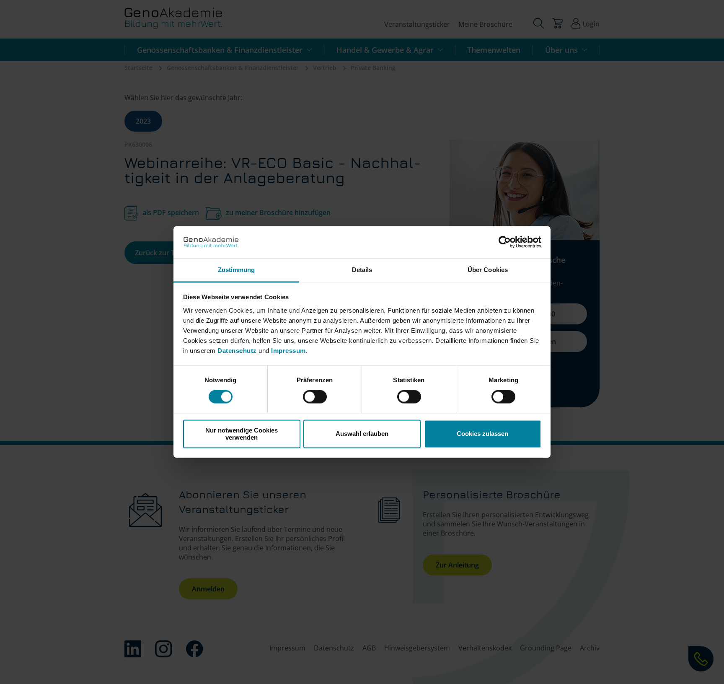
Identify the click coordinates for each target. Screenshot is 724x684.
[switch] (315, 397)
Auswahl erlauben (362, 434)
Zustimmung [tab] (236, 269)
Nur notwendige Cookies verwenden (241, 434)
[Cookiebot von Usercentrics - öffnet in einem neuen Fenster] (504, 242)
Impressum (288, 350)
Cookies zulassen (482, 434)
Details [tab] (362, 269)
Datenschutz (238, 350)
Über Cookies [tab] (488, 269)
